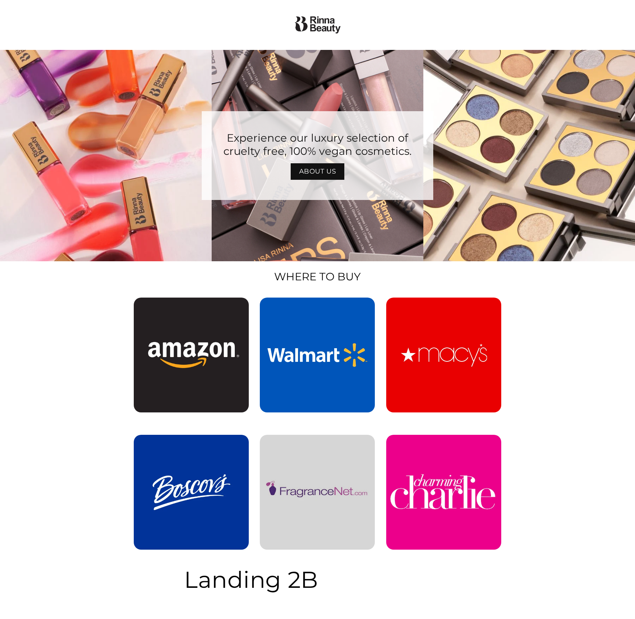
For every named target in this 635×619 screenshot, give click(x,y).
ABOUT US (317, 171)
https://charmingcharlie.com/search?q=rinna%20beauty (443, 445)
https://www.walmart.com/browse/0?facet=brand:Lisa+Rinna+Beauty (317, 308)
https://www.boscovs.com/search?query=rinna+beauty (187, 445)
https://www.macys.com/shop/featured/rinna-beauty (443, 308)
